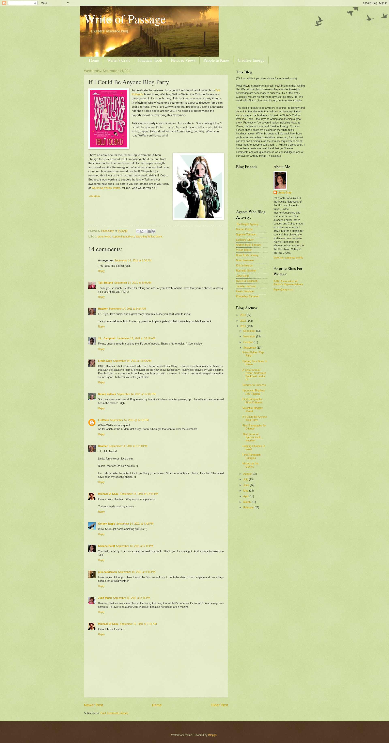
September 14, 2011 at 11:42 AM (132, 360)
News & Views (183, 60)
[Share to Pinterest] (153, 231)
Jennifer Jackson (246, 286)
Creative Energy (251, 60)
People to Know (217, 60)
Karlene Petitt (106, 546)
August (247, 473)
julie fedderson (107, 571)
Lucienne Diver (244, 239)
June (246, 485)
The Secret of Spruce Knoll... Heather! (253, 437)
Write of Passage (125, 19)
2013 (243, 315)
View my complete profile (288, 257)
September (250, 347)
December (249, 330)
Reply (101, 271)
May (246, 490)
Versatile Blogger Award (252, 409)
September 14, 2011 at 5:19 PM (134, 546)
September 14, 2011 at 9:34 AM (127, 308)
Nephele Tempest (246, 234)
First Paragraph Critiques (252, 456)
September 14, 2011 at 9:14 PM (136, 571)
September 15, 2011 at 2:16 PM (131, 597)
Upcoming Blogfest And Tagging (254, 392)
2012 (243, 320)
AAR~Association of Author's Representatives (288, 283)
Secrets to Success (254, 385)
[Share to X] (146, 231)
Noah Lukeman (245, 260)
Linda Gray (105, 360)
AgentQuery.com (283, 289)
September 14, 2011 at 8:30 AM (133, 260)
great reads (104, 236)
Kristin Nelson (244, 265)
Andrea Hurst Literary (248, 244)
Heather (103, 308)
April (246, 496)
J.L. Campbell (106, 338)
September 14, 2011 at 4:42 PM (134, 523)
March (247, 502)
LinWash (103, 420)
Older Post (219, 705)
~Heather (94, 196)
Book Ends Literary (247, 255)
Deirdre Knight (244, 229)
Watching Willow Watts (106, 187)
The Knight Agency (247, 224)
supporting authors (123, 236)
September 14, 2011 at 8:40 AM (132, 282)
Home (94, 60)
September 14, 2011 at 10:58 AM (136, 338)
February (248, 507)
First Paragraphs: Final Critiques (253, 401)
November (249, 336)
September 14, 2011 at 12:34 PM (139, 493)
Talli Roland (105, 282)
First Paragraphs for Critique (254, 427)
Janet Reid (242, 275)
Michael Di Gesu (108, 493)
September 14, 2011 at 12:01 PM (136, 394)
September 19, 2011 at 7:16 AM (138, 623)
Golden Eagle (106, 523)
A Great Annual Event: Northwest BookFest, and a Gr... (254, 374)
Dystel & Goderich (247, 280)
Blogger (212, 735)
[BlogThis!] (142, 231)
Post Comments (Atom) (114, 713)
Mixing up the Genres (250, 465)
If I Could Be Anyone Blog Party (255, 418)
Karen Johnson (245, 291)
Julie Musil (105, 597)
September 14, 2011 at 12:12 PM (129, 420)
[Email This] (138, 231)
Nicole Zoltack (107, 394)
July (246, 479)
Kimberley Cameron (247, 296)
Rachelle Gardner (246, 270)
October (248, 342)
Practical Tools (150, 60)
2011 (243, 326)
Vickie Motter (244, 249)
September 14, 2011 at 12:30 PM (128, 446)
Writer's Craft (118, 60)
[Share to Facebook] (149, 231)
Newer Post (93, 705)
